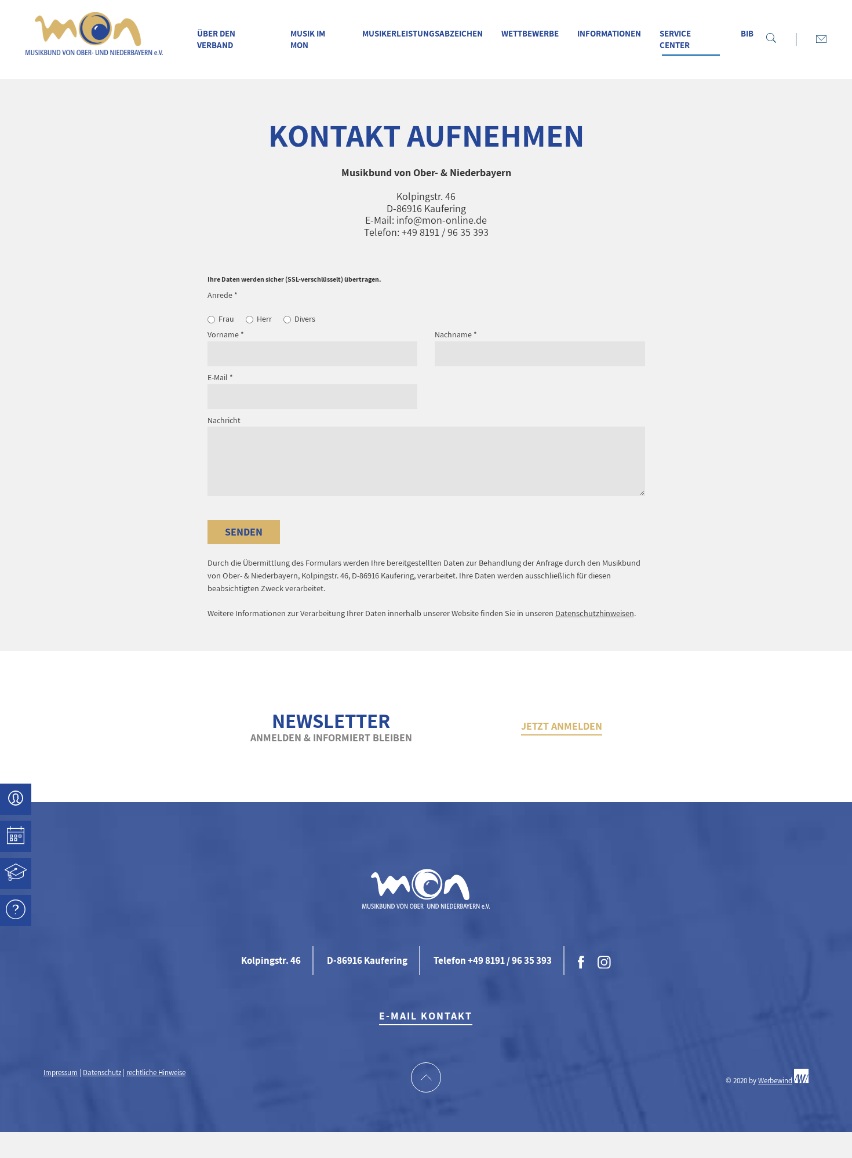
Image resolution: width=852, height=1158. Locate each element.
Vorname (225, 334)
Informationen (609, 33)
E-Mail (220, 377)
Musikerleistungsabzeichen (422, 33)
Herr (264, 318)
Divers (304, 318)
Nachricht (224, 420)
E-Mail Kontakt (425, 1015)
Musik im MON (307, 39)
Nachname (456, 334)
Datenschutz (102, 1072)
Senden (244, 531)
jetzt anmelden (561, 726)
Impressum (60, 1072)
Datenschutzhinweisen (594, 612)
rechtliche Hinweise (155, 1072)
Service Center (675, 39)
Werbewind (775, 1081)
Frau (226, 318)
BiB (747, 33)
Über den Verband (216, 39)
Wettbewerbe (530, 33)
